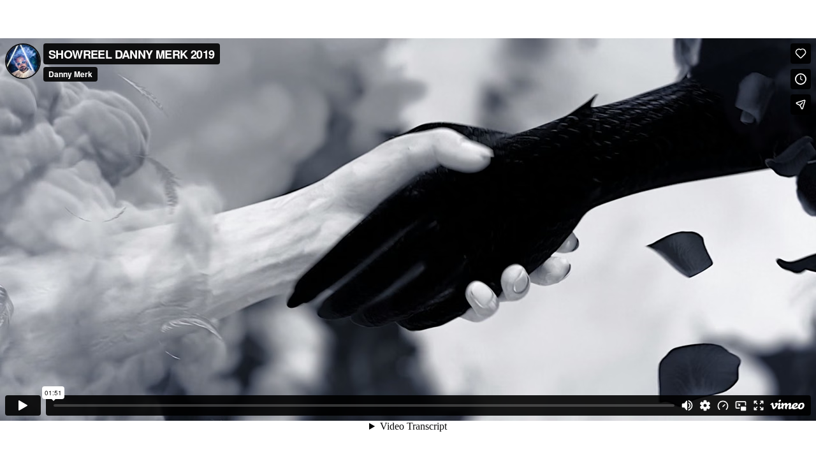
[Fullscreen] (758, 405)
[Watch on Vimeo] (787, 405)
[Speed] (723, 405)
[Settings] (705, 405)
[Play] (23, 405)
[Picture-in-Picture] (740, 405)
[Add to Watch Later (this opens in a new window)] (800, 79)
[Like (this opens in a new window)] (800, 53)
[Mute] (687, 405)
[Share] (800, 104)
